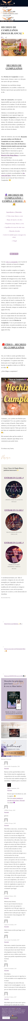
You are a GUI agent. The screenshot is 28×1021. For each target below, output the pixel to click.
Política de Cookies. (7, 1015)
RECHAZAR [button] (14, 1017)
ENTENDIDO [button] (6, 1017)
